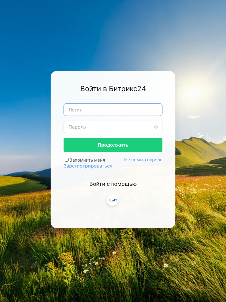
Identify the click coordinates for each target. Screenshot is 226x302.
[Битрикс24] (112, 200)
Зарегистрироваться (88, 166)
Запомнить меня (87, 160)
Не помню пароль (143, 160)
